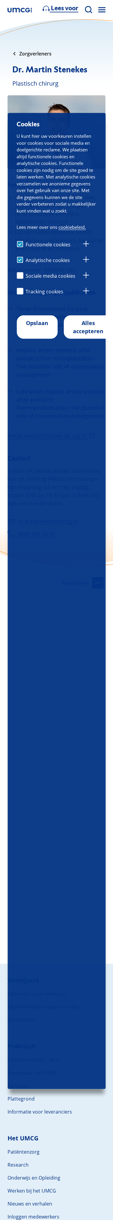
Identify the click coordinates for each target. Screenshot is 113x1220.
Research (18, 1165)
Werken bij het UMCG (32, 1190)
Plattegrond (21, 1098)
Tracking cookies (44, 291)
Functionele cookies (48, 244)
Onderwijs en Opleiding (34, 1177)
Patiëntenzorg (23, 1152)
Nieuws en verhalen (30, 1203)
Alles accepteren (88, 327)
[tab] (86, 244)
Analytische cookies (48, 260)
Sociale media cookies (50, 276)
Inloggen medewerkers (33, 1216)
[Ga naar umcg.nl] (20, 10)
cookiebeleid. (72, 227)
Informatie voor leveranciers (40, 1111)
